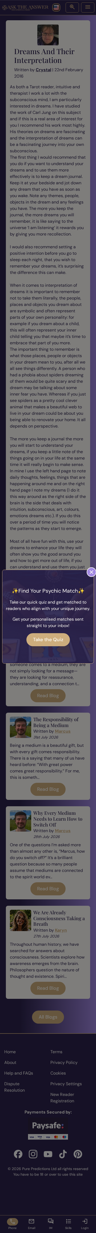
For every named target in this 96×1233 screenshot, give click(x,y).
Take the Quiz (48, 639)
